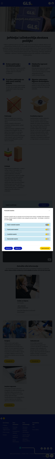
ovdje (10, 219)
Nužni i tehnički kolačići (13, 224)
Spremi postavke (45, 248)
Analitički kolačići (12, 234)
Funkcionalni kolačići (12, 229)
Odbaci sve (17, 248)
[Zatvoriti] (49, 210)
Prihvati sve (8, 248)
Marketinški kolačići (12, 239)
